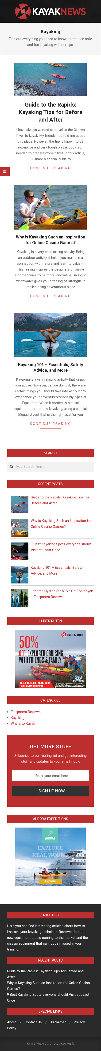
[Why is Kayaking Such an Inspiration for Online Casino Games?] (19, 528)
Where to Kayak (23, 723)
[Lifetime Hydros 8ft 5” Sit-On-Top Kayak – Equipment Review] (19, 598)
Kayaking (17, 718)
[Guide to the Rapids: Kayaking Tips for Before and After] (19, 504)
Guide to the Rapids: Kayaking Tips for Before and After (50, 112)
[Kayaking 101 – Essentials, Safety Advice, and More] (19, 574)
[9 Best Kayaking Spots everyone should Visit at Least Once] (19, 551)
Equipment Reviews (26, 712)
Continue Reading (50, 168)
